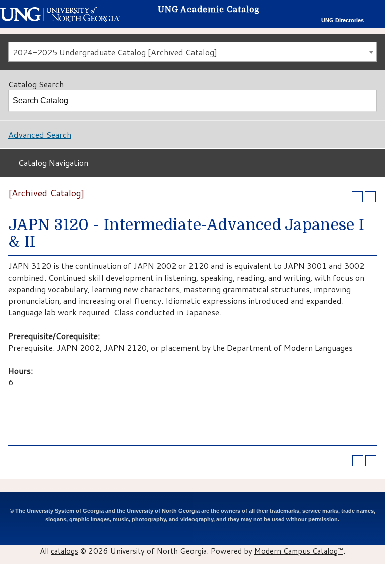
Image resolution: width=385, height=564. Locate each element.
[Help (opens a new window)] (370, 196)
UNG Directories (342, 20)
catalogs (64, 550)
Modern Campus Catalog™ (298, 550)
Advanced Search (39, 134)
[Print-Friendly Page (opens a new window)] (357, 196)
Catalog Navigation (53, 162)
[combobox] (192, 52)
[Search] (366, 101)
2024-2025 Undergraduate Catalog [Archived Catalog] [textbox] (115, 52)
